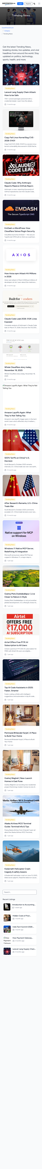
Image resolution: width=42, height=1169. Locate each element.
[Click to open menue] (39, 3)
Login (20, 3)
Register (28, 3)
